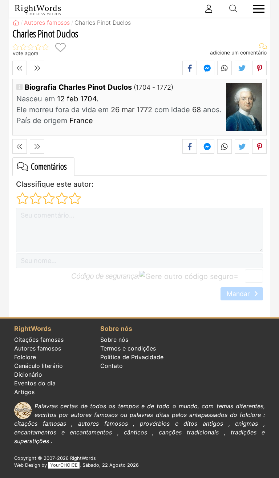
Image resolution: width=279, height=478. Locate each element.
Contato (111, 365)
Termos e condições (128, 348)
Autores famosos (37, 348)
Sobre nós (114, 339)
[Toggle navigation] (256, 9)
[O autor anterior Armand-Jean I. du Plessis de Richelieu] (19, 68)
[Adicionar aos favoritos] (60, 47)
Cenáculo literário (38, 365)
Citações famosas (39, 339)
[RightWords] (16, 22)
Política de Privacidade (131, 357)
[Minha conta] (208, 8)
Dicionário (28, 374)
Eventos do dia (35, 383)
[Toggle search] (233, 8)
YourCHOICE (64, 465)
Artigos (24, 392)
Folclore (25, 357)
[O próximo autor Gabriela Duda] (37, 68)
